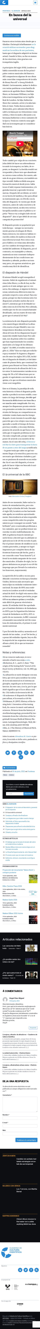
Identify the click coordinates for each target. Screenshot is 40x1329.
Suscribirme (29, 793)
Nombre (6, 1115)
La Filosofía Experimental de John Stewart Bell (21, 852)
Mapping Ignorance (11, 1216)
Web (4, 1130)
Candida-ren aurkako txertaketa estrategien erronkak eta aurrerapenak (27, 1161)
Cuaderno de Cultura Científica (18, 1321)
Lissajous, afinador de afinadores (17, 815)
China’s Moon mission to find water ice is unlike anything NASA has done (26, 1221)
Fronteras (6, 11)
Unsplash (28, 496)
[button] (7, 752)
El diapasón (16, 11)
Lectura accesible (11, 35)
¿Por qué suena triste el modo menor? (13, 975)
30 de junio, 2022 (14, 1001)
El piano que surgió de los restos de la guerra (20, 829)
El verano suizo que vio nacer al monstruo (19, 855)
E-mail (5, 1122)
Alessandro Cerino (18, 496)
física (5, 775)
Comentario (7, 1095)
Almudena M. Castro (23, 736)
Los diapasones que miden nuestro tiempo (20, 818)
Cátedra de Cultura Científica (19, 1316)
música (11, 775)
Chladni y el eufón (11, 832)
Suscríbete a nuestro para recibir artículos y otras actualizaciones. (19, 787)
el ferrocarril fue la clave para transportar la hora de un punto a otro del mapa (20, 445)
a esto (27, 660)
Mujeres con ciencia (11, 1186)
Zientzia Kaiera (9, 1156)
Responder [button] (33, 1027)
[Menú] (35, 2)
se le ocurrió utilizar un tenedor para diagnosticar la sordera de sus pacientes (19, 47)
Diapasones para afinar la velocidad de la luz (20, 826)
